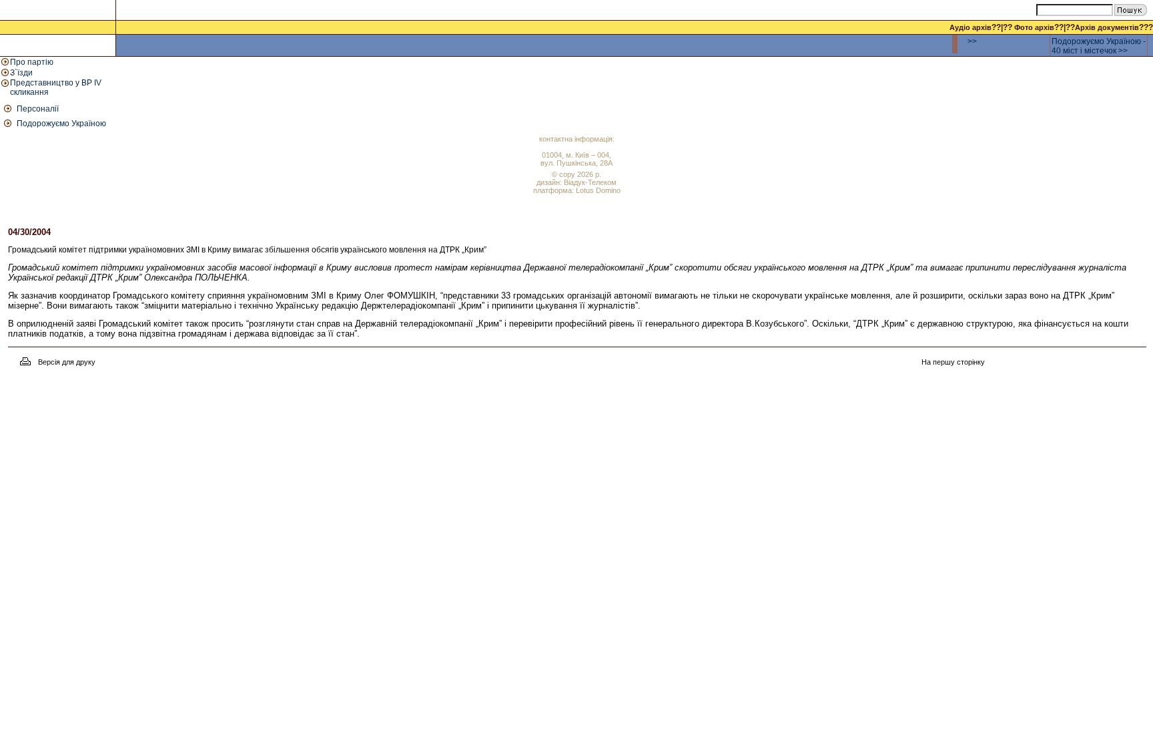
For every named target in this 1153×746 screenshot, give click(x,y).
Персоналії (38, 109)
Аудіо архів (970, 27)
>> (972, 41)
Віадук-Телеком (590, 182)
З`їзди (21, 72)
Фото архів (1034, 27)
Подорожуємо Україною (61, 123)
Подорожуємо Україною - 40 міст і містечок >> (1099, 46)
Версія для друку (66, 362)
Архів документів (1107, 27)
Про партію (31, 62)
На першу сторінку (953, 362)
